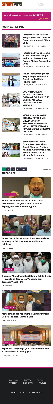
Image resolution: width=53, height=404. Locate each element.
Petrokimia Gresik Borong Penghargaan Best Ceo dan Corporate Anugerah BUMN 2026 (36, 38)
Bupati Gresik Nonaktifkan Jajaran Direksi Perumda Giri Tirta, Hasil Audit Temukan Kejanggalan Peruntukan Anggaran (23, 203)
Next (24, 169)
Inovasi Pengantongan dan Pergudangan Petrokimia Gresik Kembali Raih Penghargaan (36, 77)
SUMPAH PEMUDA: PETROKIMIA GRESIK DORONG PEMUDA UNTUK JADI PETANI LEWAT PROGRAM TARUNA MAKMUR (36, 99)
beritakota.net (35, 392)
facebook (13, 380)
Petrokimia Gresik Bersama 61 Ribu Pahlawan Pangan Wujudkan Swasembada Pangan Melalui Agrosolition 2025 (37, 58)
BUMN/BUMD (28, 46)
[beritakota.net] (12, 5)
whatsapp (41, 380)
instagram (28, 383)
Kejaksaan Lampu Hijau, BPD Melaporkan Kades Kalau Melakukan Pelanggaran (25, 350)
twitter (27, 380)
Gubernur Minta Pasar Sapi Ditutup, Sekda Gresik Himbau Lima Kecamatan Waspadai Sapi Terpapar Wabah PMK (26, 279)
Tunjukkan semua (43, 19)
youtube (42, 383)
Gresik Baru (10, 194)
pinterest (13, 383)
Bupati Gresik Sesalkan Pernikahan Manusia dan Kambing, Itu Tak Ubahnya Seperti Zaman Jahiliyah (26, 241)
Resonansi (9, 307)
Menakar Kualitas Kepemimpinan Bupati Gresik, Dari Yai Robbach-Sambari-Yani (25, 315)
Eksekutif (9, 269)
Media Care (10, 232)
